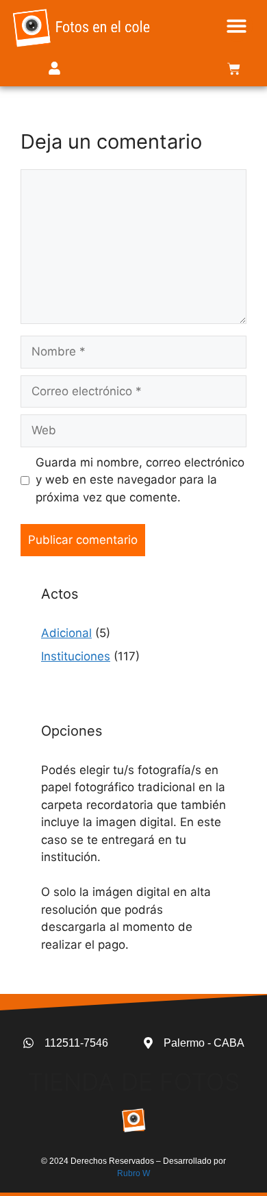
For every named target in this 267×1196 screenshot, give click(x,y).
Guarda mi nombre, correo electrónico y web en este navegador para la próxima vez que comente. (140, 480)
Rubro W (133, 1173)
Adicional (66, 633)
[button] (237, 26)
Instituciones (75, 656)
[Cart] (233, 68)
